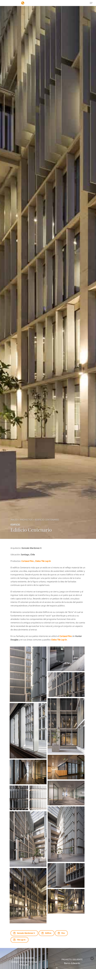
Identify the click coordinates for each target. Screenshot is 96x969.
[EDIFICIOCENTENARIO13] (66, 659)
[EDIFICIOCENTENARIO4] (28, 839)
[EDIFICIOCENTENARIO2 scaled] (28, 895)
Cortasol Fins (27, 561)
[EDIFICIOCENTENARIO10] (28, 730)
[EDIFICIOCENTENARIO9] (66, 767)
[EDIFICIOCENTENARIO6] (28, 798)
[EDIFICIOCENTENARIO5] (66, 834)
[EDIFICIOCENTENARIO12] (66, 684)
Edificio (15, 524)
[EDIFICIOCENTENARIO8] (28, 772)
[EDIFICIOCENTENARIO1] (66, 901)
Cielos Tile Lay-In (43, 561)
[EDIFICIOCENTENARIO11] (66, 725)
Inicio (14, 519)
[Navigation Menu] (91, 3)
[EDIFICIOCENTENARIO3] (66, 875)
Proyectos (26, 519)
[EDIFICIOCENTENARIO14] (28, 674)
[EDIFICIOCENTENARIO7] (66, 793)
